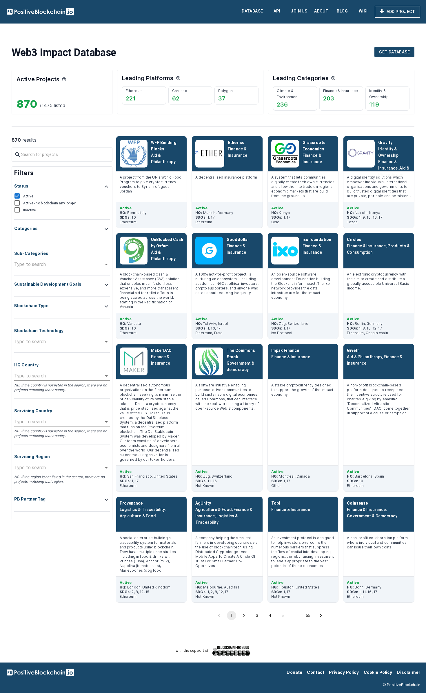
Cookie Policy (378, 672)
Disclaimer (408, 672)
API (277, 11)
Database (252, 11)
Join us (299, 11)
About (321, 11)
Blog (342, 11)
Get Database (394, 52)
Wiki (363, 11)
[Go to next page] (320, 615)
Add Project (397, 11)
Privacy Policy (344, 672)
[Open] (106, 264)
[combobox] (57, 264)
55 (308, 615)
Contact (315, 672)
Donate (294, 672)
